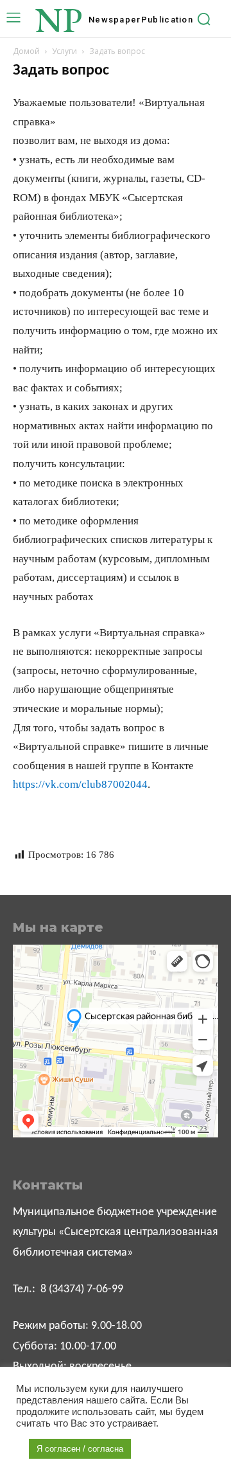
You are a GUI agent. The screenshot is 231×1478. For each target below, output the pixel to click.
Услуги (64, 51)
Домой (26, 51)
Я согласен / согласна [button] (80, 1449)
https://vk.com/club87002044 (80, 784)
